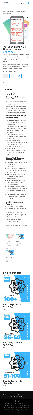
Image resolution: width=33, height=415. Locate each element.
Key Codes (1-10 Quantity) (20, 240)
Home (4, 11)
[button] (27, 17)
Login (10, 397)
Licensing (13, 395)
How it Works (15, 393)
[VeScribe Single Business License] (10, 236)
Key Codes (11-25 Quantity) (9, 256)
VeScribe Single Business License (10, 241)
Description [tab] (8, 89)
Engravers (6, 395)
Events (23, 393)
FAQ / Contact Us (23, 395)
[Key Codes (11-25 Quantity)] (10, 252)
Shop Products (18, 397)
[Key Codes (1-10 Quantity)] (20, 236)
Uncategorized (11, 11)
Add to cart (15, 76)
